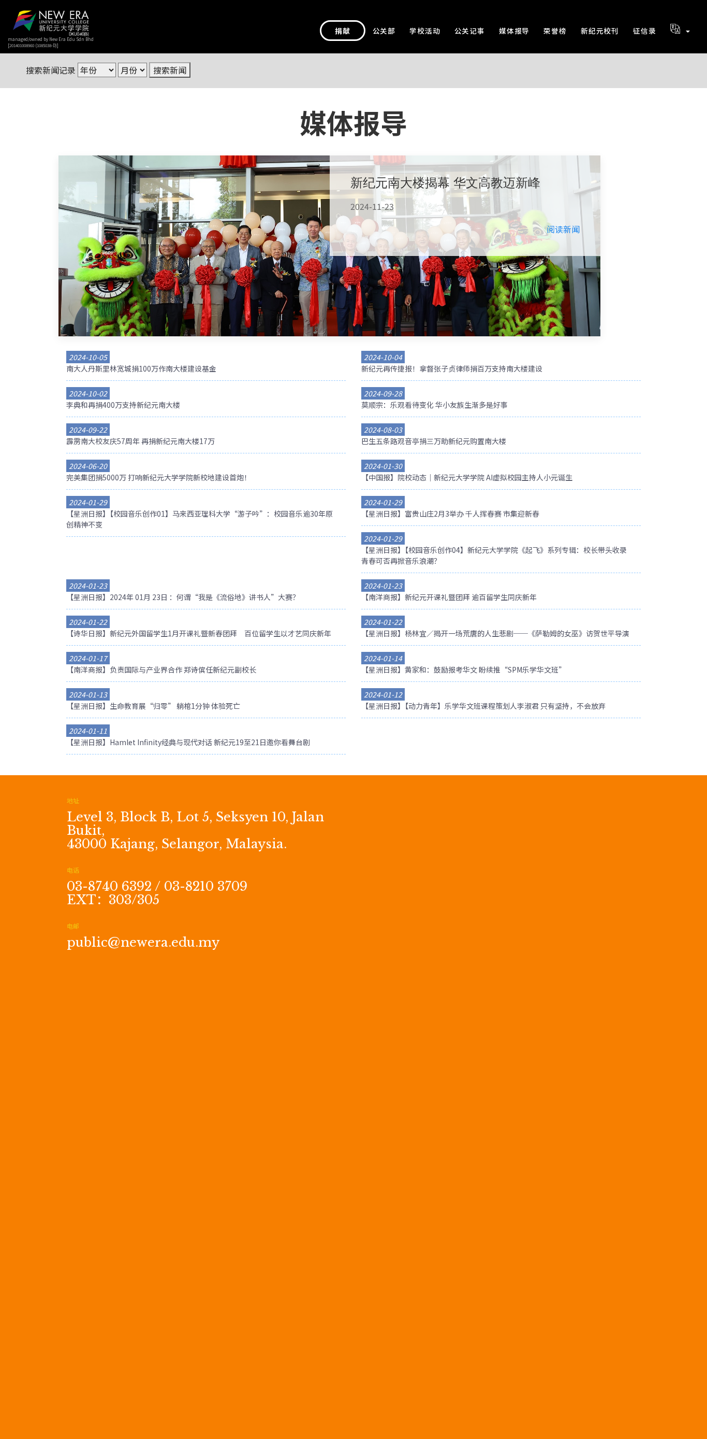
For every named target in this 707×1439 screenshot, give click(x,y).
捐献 (342, 30)
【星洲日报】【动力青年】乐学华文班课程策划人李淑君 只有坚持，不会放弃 (483, 706)
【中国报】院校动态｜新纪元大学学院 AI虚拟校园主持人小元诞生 (466, 477)
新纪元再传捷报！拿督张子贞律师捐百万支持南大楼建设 (451, 368)
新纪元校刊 (600, 30)
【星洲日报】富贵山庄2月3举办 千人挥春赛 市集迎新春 (450, 513)
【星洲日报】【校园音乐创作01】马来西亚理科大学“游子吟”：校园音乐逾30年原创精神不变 (199, 519)
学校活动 (424, 30)
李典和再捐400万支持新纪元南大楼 (123, 405)
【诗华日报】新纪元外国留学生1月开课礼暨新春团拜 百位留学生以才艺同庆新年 (198, 633)
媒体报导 (514, 30)
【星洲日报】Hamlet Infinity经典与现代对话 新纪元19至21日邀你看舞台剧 (188, 742)
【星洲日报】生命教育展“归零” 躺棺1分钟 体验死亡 (153, 706)
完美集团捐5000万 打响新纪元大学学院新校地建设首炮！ (158, 477)
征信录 (644, 30)
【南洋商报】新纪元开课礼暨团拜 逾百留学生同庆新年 (449, 597)
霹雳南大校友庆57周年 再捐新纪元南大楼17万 (140, 441)
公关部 (384, 30)
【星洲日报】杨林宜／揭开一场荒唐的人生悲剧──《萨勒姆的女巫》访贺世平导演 (495, 633)
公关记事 (469, 30)
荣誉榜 (554, 30)
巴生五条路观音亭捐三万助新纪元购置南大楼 (433, 441)
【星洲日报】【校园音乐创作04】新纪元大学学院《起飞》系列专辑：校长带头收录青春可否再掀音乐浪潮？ (494, 555)
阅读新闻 (563, 229)
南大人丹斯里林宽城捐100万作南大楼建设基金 (141, 368)
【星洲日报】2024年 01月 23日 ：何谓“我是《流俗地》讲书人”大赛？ (183, 597)
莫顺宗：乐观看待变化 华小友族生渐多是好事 (434, 405)
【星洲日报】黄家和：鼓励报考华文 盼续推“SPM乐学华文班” (463, 669)
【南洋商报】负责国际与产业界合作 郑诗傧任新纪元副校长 (161, 669)
